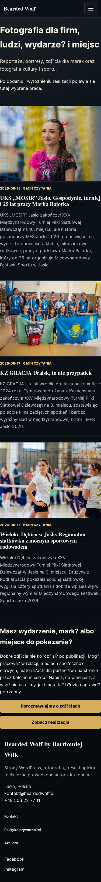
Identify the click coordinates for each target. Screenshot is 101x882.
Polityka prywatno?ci (22, 830)
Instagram (14, 869)
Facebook (14, 859)
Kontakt (11, 816)
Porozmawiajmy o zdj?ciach (50, 706)
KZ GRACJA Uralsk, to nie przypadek (46, 373)
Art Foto (11, 843)
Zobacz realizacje (50, 722)
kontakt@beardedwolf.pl (29, 793)
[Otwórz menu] (90, 8)
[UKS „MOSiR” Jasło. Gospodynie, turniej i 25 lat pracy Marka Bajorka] (50, 143)
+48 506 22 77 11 (22, 800)
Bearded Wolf (20, 8)
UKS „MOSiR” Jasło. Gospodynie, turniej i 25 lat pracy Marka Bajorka (50, 201)
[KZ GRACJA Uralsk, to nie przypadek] (50, 318)
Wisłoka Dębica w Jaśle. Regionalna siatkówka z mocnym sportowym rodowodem (42, 540)
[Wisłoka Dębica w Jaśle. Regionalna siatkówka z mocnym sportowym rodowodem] (50, 480)
